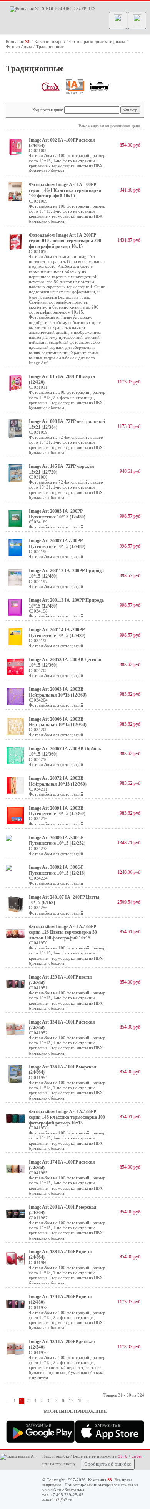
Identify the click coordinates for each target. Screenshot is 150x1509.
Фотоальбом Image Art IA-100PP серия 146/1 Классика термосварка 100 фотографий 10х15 (65, 190)
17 (71, 1400)
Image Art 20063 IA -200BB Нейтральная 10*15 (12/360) (58, 692)
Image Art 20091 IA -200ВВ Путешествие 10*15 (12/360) (57, 811)
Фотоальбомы (19, 46)
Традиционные (50, 46)
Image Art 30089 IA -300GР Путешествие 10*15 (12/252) (57, 840)
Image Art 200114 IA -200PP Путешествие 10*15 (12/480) (57, 632)
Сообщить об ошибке (107, 1464)
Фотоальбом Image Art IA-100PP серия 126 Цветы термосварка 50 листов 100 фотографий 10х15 (63, 932)
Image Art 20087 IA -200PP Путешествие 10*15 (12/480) (57, 543)
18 (80, 1400)
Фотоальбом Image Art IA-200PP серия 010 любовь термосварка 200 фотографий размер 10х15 (65, 241)
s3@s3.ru (64, 1499)
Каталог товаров (50, 41)
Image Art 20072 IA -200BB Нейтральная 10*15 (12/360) (58, 781)
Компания (18, 41)
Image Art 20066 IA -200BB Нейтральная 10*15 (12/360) (58, 722)
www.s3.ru (51, 1490)
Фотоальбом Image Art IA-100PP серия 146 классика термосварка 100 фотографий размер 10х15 (67, 1117)
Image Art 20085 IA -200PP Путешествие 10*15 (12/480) (57, 514)
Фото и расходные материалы (97, 41)
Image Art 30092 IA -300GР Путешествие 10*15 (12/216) (57, 870)
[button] (118, 20)
